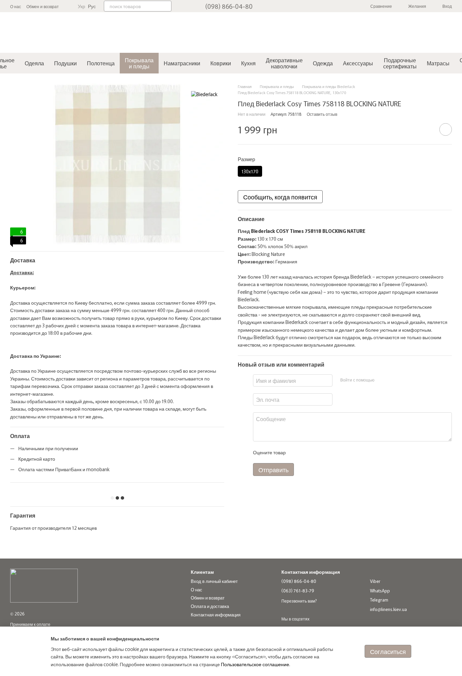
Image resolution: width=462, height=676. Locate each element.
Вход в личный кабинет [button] (214, 581)
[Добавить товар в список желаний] (445, 129)
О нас (15, 6)
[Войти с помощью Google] (392, 379)
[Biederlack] (204, 94)
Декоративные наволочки (284, 63)
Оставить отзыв (322, 113)
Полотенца (101, 63)
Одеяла (34, 63)
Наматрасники (182, 63)
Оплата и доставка (210, 606)
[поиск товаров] (166, 6)
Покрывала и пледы (139, 63)
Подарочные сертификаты (400, 63)
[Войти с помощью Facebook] (381, 379)
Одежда (323, 63)
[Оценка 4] (329, 452)
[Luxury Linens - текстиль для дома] (44, 585)
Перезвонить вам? (299, 601)
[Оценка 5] (339, 452)
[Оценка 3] (318, 452)
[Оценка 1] (296, 452)
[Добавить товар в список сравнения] (426, 129)
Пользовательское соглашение (255, 664)
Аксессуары (358, 63)
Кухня (248, 63)
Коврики (220, 63)
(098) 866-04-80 (229, 6)
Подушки (65, 63)
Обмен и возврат (42, 6)
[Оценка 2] (307, 452)
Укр (81, 6)
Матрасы (438, 63)
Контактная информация (215, 614)
